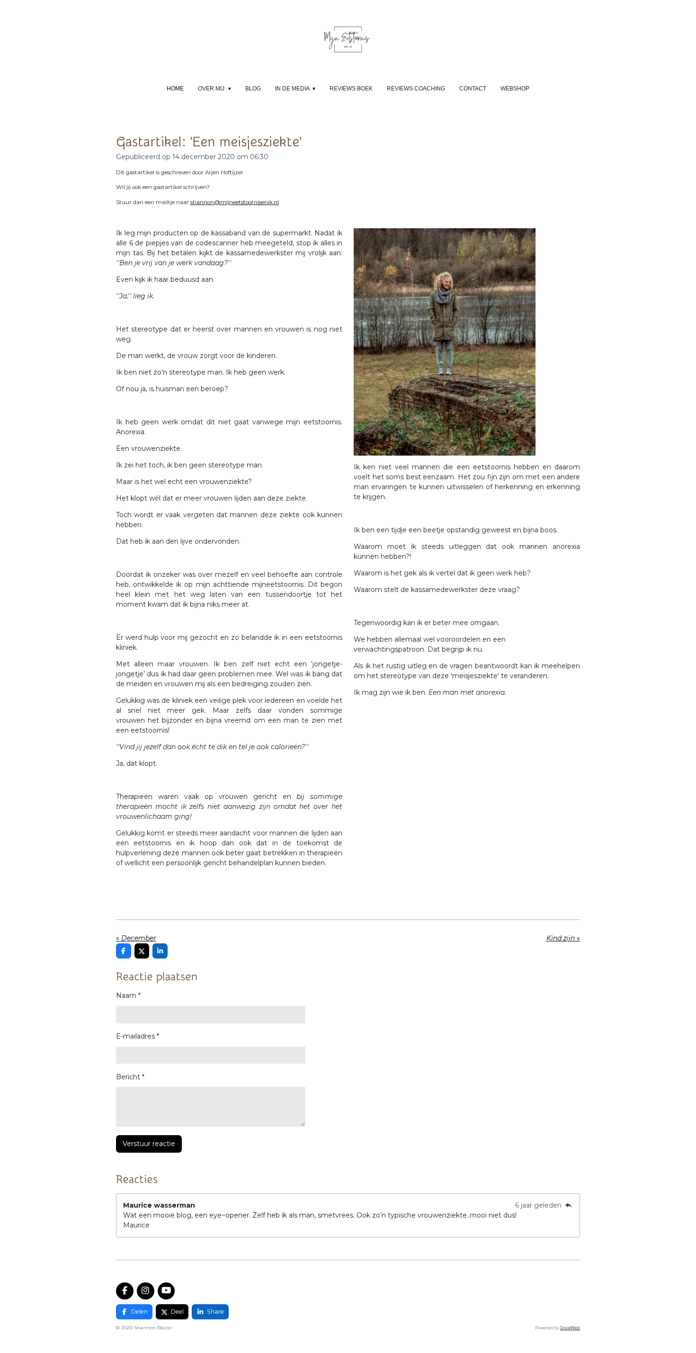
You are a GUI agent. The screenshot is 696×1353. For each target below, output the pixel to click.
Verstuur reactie (149, 1143)
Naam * (128, 995)
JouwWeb (570, 1328)
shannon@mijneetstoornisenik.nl (234, 202)
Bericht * (130, 1077)
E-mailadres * (137, 1036)
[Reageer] (568, 1205)
